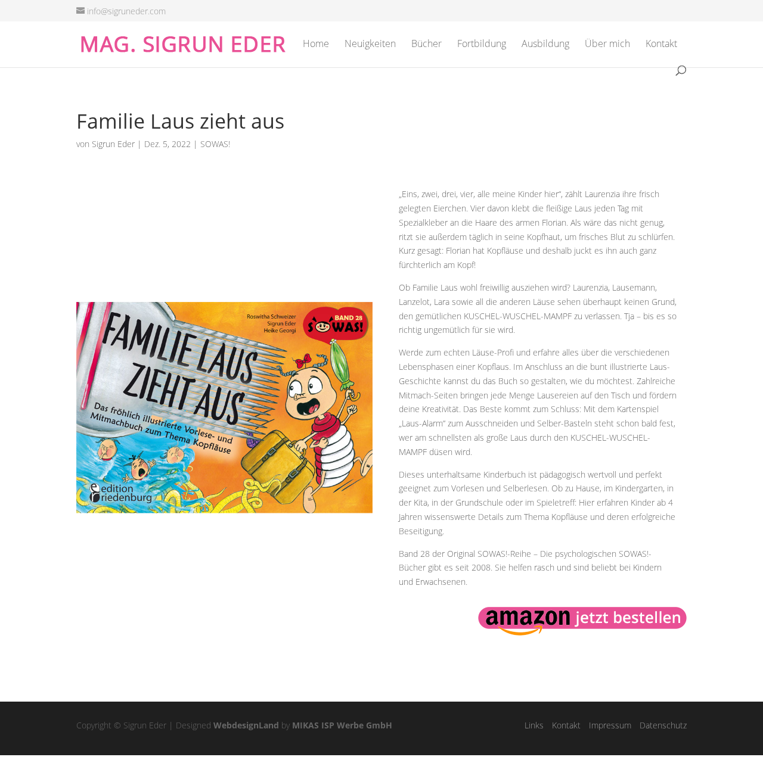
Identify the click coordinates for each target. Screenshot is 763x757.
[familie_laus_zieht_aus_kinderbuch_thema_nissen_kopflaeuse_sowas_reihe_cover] (224, 562)
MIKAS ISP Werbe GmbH (342, 725)
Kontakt (661, 44)
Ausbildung (545, 44)
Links (534, 725)
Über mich (607, 44)
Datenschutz (663, 725)
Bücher (426, 44)
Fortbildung (481, 44)
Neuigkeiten (370, 44)
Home (316, 44)
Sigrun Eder (113, 143)
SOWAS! (215, 143)
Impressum (610, 725)
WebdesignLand (246, 725)
